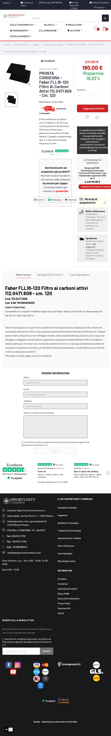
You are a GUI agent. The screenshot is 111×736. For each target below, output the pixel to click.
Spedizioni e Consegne (68, 523)
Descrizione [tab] (23, 274)
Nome (26, 377)
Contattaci (63, 584)
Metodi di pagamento (88, 200)
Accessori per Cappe (48, 69)
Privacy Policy (64, 603)
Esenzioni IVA (64, 608)
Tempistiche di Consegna (69, 530)
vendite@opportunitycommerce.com (24, 552)
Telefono (28, 401)
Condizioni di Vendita (67, 507)
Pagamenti (63, 515)
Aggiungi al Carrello (93, 108)
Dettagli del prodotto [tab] (50, 274)
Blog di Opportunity (66, 561)
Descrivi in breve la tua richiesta (39, 412)
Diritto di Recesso (66, 546)
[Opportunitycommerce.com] (14, 16)
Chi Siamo (62, 579)
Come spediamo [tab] (79, 274)
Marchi (61, 613)
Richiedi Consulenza (100, 2)
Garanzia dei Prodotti (67, 588)
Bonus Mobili (63, 593)
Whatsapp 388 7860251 (51, 2)
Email (26, 389)
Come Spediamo (65, 553)
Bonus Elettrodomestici (68, 598)
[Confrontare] (97, 117)
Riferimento (45, 101)
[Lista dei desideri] (96, 29)
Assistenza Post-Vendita (69, 538)
